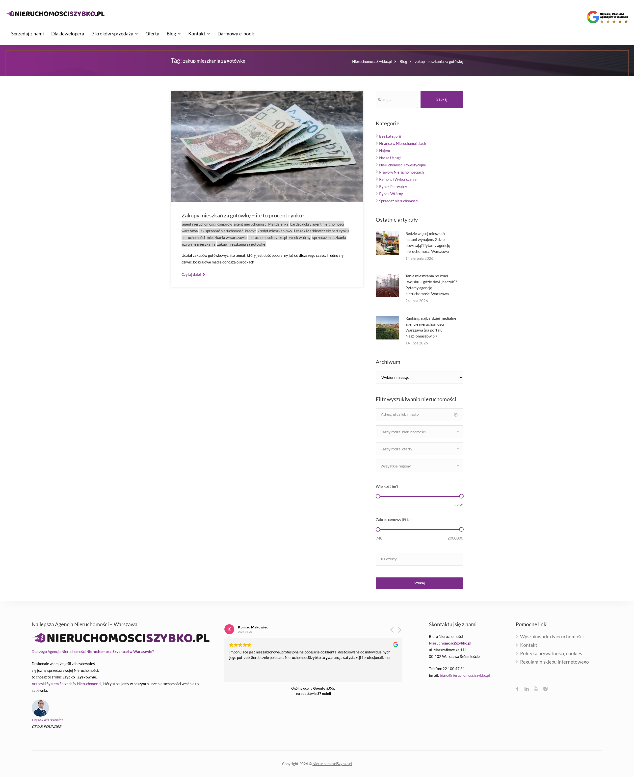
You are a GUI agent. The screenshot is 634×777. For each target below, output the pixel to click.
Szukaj (441, 99)
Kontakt (196, 33)
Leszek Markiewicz (47, 720)
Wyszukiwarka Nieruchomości (552, 636)
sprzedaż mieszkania (329, 237)
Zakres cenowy (393, 519)
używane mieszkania (198, 244)
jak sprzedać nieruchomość (221, 231)
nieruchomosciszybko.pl (267, 237)
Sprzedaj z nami (27, 33)
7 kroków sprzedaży (112, 33)
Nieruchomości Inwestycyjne (402, 165)
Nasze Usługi (390, 157)
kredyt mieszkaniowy (275, 231)
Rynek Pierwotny (393, 186)
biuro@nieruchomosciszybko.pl (465, 675)
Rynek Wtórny (391, 193)
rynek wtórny (300, 237)
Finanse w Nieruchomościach (402, 143)
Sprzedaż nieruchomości (398, 201)
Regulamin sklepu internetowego (554, 662)
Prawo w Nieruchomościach (401, 172)
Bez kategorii (390, 136)
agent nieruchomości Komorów (207, 224)
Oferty (152, 33)
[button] (399, 631)
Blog (171, 33)
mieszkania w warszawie (227, 237)
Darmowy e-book (235, 33)
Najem (384, 150)
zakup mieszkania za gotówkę (241, 244)
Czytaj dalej (192, 274)
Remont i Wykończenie (398, 179)
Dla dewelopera (67, 33)
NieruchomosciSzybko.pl (332, 763)
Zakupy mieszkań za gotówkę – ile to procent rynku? (243, 215)
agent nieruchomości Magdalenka (261, 224)
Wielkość (387, 486)
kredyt (250, 231)
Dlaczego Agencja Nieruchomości (93, 651)
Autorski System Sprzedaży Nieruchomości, (67, 683)
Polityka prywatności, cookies (551, 653)
